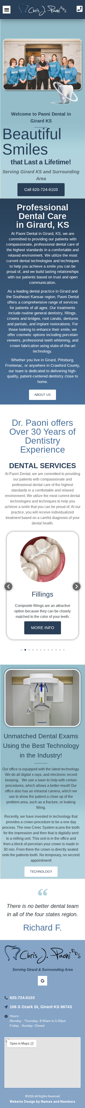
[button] (7, 10)
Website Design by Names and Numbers (42, 1102)
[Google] (42, 981)
